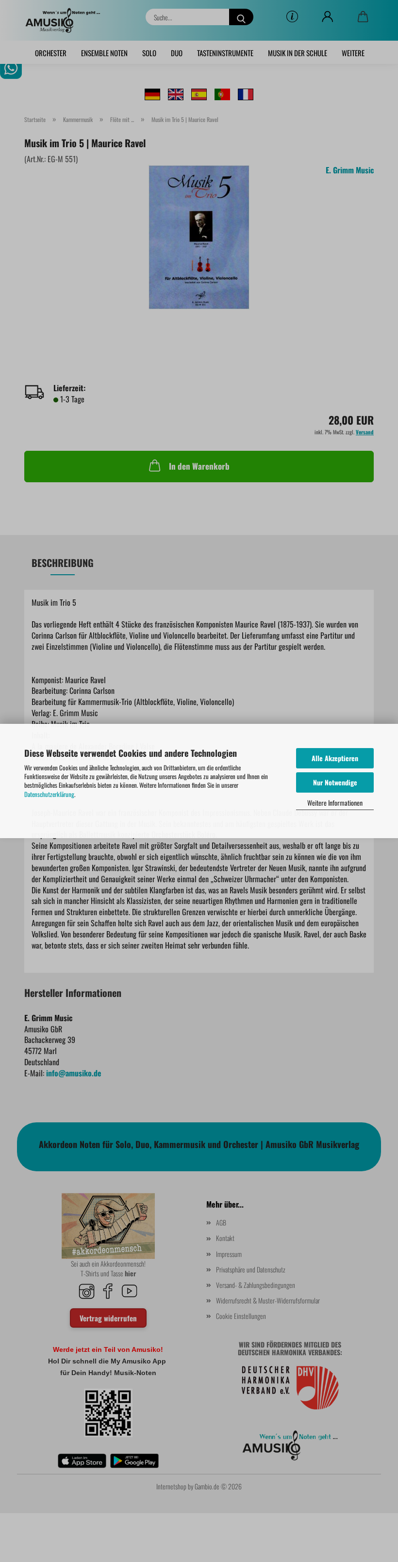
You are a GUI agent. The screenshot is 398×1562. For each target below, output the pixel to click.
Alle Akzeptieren (335, 758)
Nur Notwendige (335, 782)
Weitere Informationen (335, 802)
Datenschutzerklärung (49, 794)
